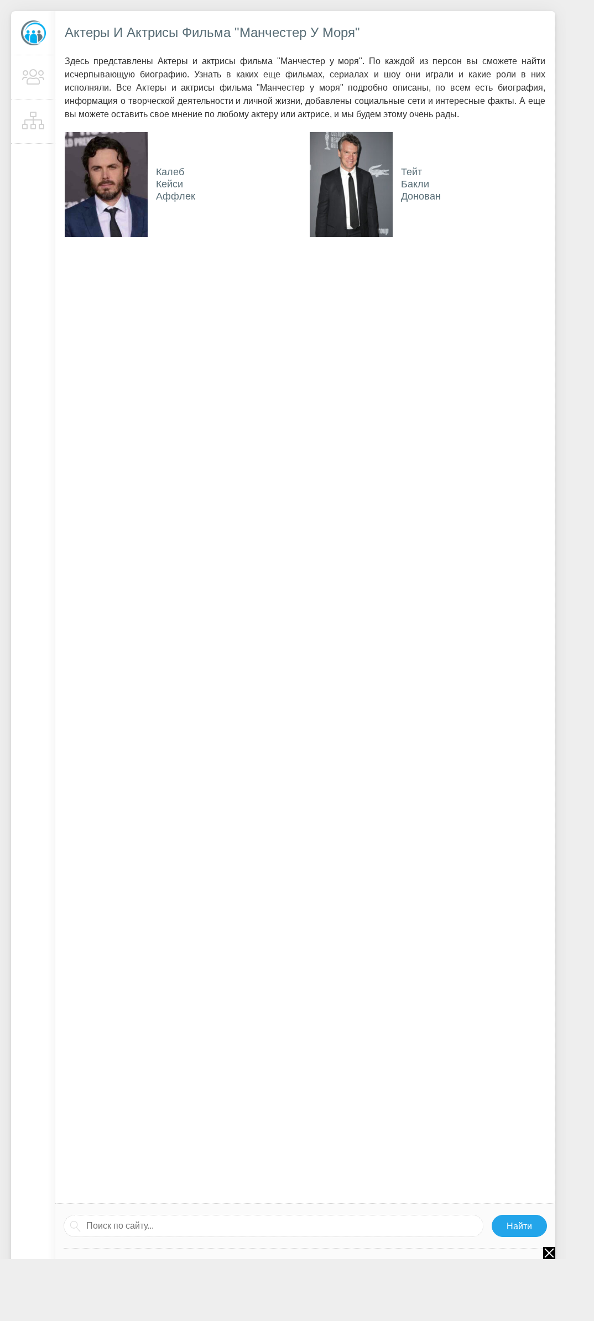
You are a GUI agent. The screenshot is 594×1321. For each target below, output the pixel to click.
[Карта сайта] (33, 121)
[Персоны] (33, 77)
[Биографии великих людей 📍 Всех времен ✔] (33, 33)
